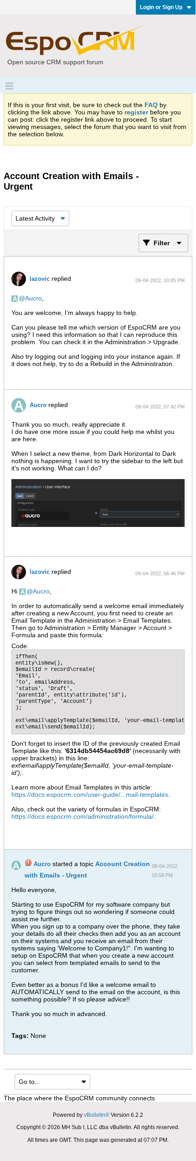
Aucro (33, 298)
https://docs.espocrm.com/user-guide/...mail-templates (89, 794)
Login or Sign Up (161, 7)
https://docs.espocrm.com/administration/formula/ (82, 816)
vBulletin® (96, 1115)
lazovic (40, 278)
